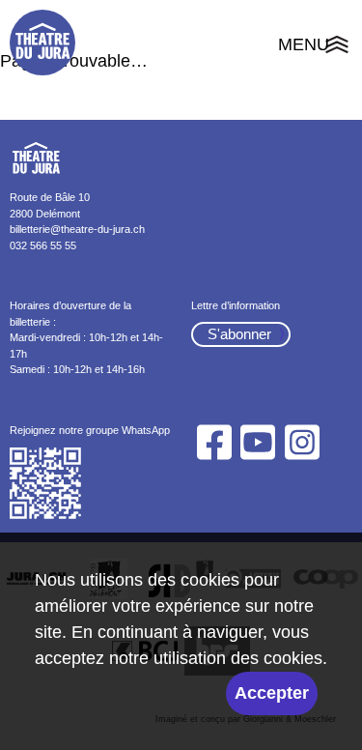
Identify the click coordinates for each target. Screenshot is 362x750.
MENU (315, 47)
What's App (46, 483)
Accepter (272, 693)
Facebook (215, 442)
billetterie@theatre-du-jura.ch (77, 229)
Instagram (301, 442)
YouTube (258, 442)
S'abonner (239, 334)
